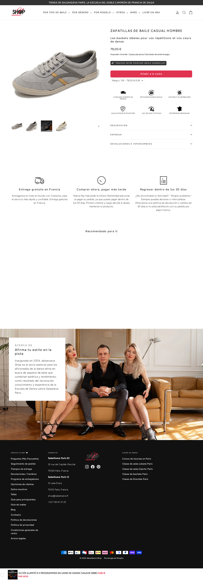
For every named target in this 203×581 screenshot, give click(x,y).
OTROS (121, 12)
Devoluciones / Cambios (24, 474)
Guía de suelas (18, 504)
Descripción (119, 125)
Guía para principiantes (23, 499)
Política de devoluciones (24, 520)
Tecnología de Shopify (113, 558)
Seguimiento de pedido (23, 463)
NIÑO (134, 12)
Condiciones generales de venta (24, 532)
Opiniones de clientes (22, 484)
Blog (13, 509)
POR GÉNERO (81, 12)
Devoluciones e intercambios (131, 144)
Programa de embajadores (25, 479)
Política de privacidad (22, 525)
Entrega (116, 135)
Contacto (16, 514)
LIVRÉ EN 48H (151, 12)
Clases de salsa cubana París (137, 463)
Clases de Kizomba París (135, 479)
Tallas (13, 494)
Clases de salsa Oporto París (137, 469)
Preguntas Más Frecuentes (25, 458)
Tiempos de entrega (21, 469)
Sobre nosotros (19, 489)
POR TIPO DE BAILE (55, 12)
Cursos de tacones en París (136, 458)
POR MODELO (103, 12)
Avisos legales (18, 538)
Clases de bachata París (135, 474)
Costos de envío (136, 54)
